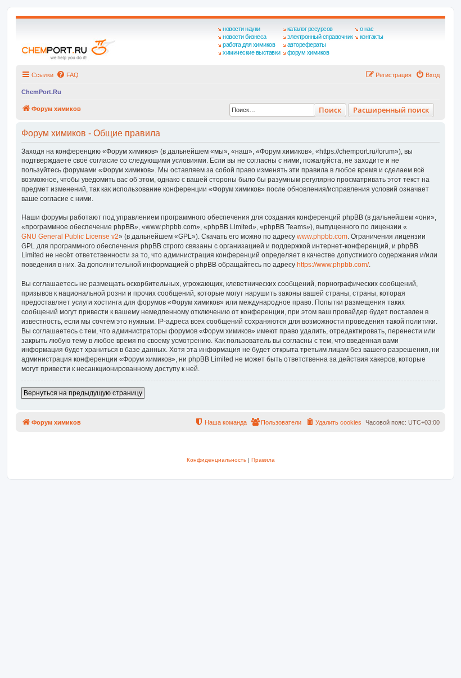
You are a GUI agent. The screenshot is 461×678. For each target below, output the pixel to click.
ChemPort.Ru (41, 91)
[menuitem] (67, 75)
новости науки (241, 28)
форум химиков (308, 52)
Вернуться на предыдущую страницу (83, 393)
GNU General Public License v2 (70, 236)
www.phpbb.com (322, 236)
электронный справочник (320, 36)
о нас (367, 28)
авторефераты (306, 44)
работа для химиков (249, 44)
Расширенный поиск (391, 110)
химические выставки (252, 52)
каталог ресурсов (310, 28)
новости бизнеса (244, 36)
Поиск (330, 110)
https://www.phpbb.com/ (333, 265)
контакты (371, 36)
